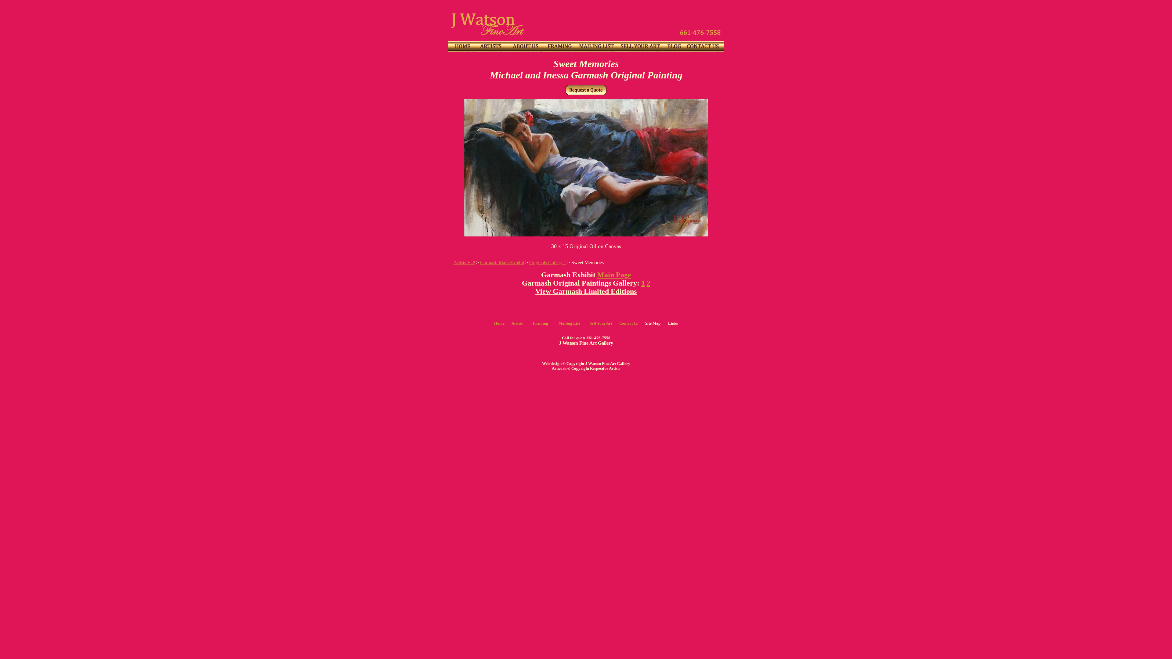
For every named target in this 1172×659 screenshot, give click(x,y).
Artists (517, 323)
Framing (540, 323)
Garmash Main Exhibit (502, 262)
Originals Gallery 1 (547, 262)
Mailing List (569, 323)
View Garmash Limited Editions (586, 291)
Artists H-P (464, 262)
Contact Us (628, 323)
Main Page (614, 275)
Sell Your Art (601, 323)
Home (499, 323)
